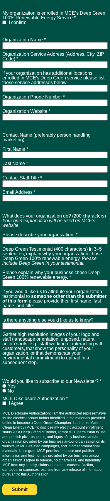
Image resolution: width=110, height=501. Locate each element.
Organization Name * (24, 39)
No (11, 390)
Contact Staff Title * (22, 177)
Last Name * (15, 163)
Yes (12, 385)
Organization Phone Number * (33, 96)
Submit (20, 489)
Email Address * (18, 192)
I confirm (17, 22)
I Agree (15, 403)
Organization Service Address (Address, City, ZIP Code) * (53, 56)
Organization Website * (26, 111)
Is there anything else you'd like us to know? (48, 319)
